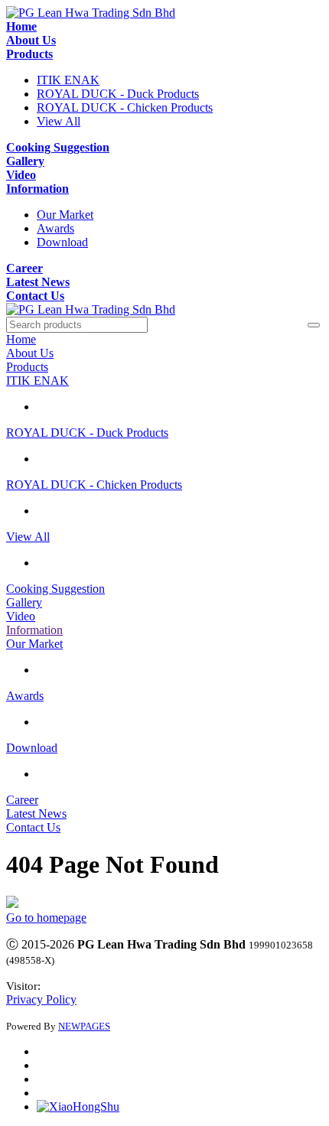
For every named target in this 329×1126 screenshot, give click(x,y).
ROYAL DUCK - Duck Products (118, 93)
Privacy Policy (41, 999)
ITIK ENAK (68, 79)
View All (58, 121)
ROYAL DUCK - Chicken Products (125, 107)
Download (62, 242)
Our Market (65, 214)
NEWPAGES (84, 1026)
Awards (55, 228)
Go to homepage (46, 917)
